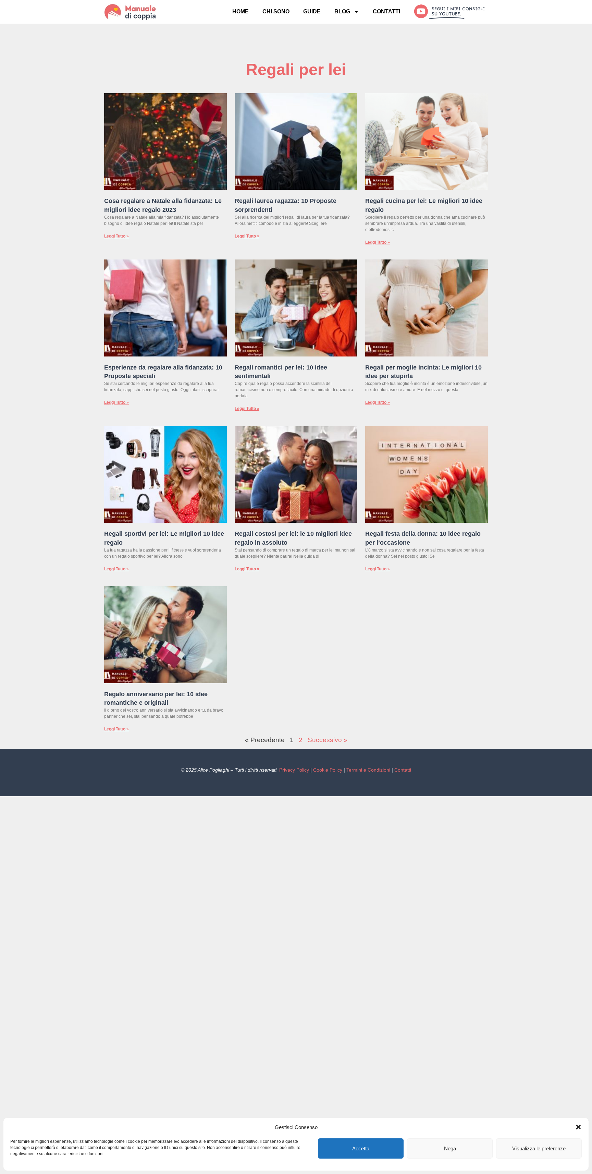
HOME (240, 11)
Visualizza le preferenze (539, 1148)
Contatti (402, 770)
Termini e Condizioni (368, 770)
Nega (450, 1148)
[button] (578, 1127)
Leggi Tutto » (116, 236)
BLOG (342, 11)
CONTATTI (386, 11)
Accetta (360, 1148)
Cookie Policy (327, 770)
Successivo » (327, 739)
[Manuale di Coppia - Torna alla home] (139, 11)
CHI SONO (275, 11)
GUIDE (312, 11)
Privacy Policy (294, 770)
